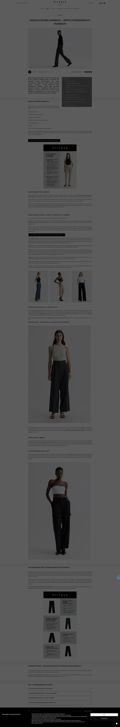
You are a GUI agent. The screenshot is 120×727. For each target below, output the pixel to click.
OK (104, 714)
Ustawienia (104, 718)
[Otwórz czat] (116, 724)
